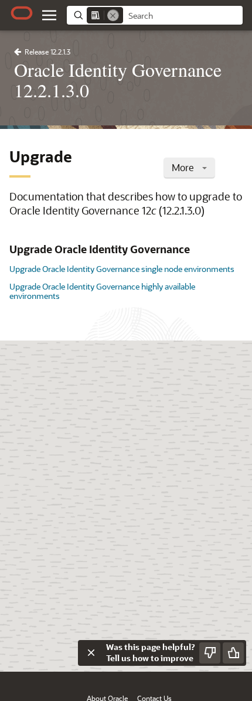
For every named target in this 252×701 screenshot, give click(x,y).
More (184, 167)
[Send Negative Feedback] (209, 652)
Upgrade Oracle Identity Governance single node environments (121, 268)
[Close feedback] (90, 652)
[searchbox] (182, 16)
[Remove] (113, 15)
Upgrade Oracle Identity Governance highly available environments (102, 291)
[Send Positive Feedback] (233, 652)
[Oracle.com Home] (21, 13)
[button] (49, 15)
